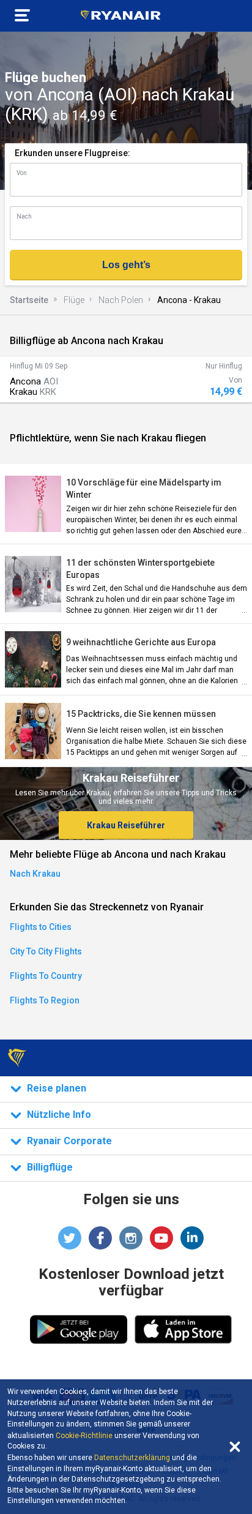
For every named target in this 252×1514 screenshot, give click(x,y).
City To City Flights (46, 951)
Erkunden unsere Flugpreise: (72, 153)
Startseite (29, 300)
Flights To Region (45, 1000)
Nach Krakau (35, 874)
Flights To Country (46, 976)
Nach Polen (120, 300)
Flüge (74, 300)
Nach (24, 216)
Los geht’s (126, 265)
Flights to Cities (41, 927)
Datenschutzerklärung (132, 1457)
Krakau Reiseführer (126, 825)
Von (22, 173)
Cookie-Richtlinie (84, 1435)
